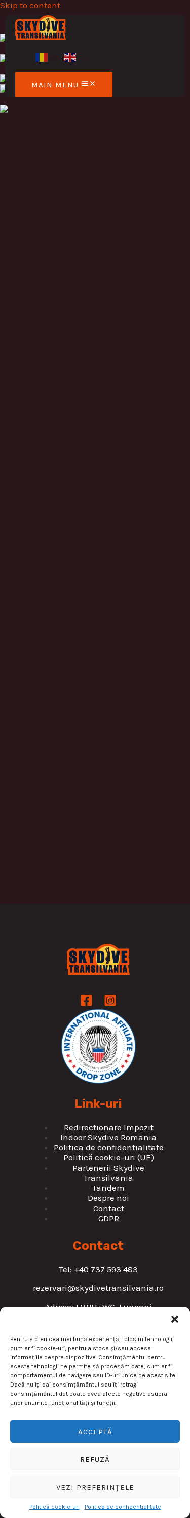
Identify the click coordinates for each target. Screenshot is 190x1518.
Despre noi (108, 1198)
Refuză (95, 1459)
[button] (175, 1319)
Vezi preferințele (95, 1487)
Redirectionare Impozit (109, 1127)
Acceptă (95, 1431)
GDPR (108, 1218)
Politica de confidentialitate (123, 1506)
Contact (108, 1208)
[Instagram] (110, 1004)
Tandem (108, 1188)
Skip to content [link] (30, 5)
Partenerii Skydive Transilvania (108, 1173)
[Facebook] (86, 1004)
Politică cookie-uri (54, 1506)
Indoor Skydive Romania (108, 1137)
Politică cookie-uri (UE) (108, 1157)
